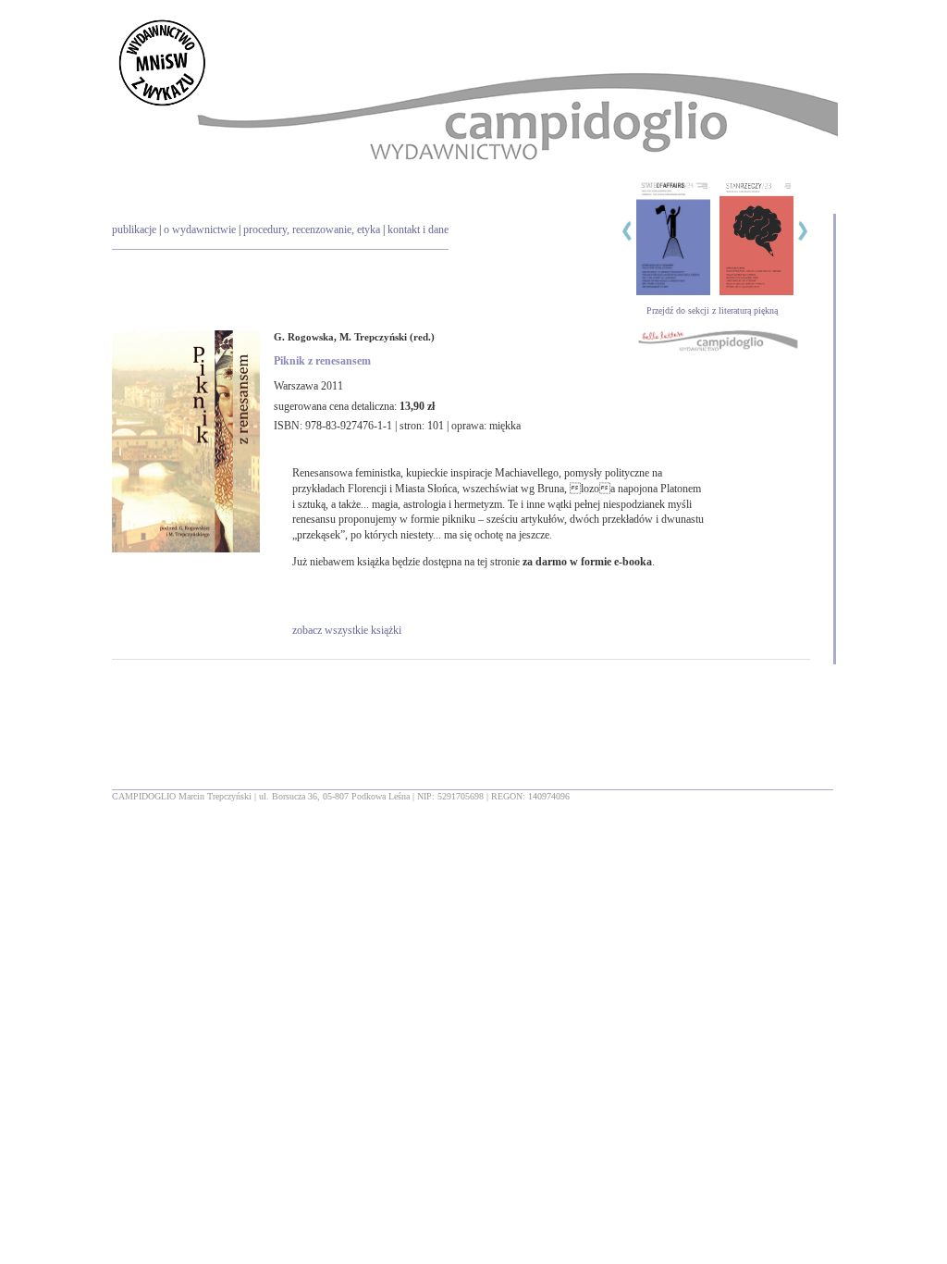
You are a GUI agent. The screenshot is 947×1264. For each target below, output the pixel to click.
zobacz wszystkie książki (346, 630)
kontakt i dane (418, 229)
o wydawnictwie (200, 229)
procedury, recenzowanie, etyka (311, 229)
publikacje (134, 229)
